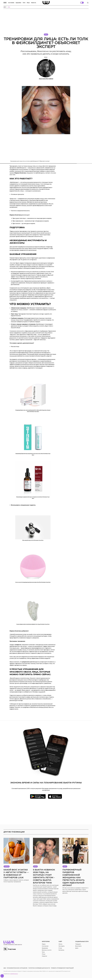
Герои (43, 944)
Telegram (78, 944)
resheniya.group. (14, 973)
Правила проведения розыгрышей (62, 968)
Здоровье (18, 2)
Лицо (28, 2)
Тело (24, 2)
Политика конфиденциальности (39, 968)
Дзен (76, 948)
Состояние (11, 2)
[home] (46, 2)
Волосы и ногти (46, 950)
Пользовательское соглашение (17, 968)
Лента (60, 944)
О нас (60, 948)
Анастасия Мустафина (46, 78)
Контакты (61, 950)
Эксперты (61, 946)
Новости (33, 2)
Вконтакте (78, 946)
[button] (6, 2)
